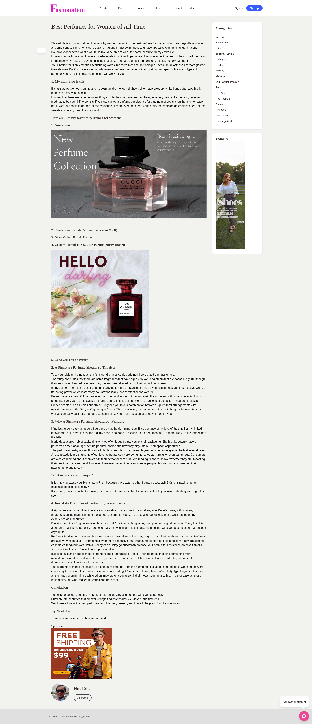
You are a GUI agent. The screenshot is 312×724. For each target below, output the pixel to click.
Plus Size (221, 93)
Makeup (220, 76)
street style (222, 115)
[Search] (225, 8)
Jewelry (220, 70)
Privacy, (78, 716)
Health (219, 65)
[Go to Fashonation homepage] (67, 8)
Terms (86, 716)
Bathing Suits (223, 42)
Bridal (102, 618)
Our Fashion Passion (227, 81)
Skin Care (221, 109)
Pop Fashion (223, 98)
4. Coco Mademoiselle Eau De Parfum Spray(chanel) (88, 244)
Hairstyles (221, 59)
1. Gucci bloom (61, 125)
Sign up (254, 8)
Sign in (239, 8)
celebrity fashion (225, 53)
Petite (219, 87)
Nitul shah (64, 611)
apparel (220, 36)
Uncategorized (224, 121)
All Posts (82, 697)
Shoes (219, 104)
